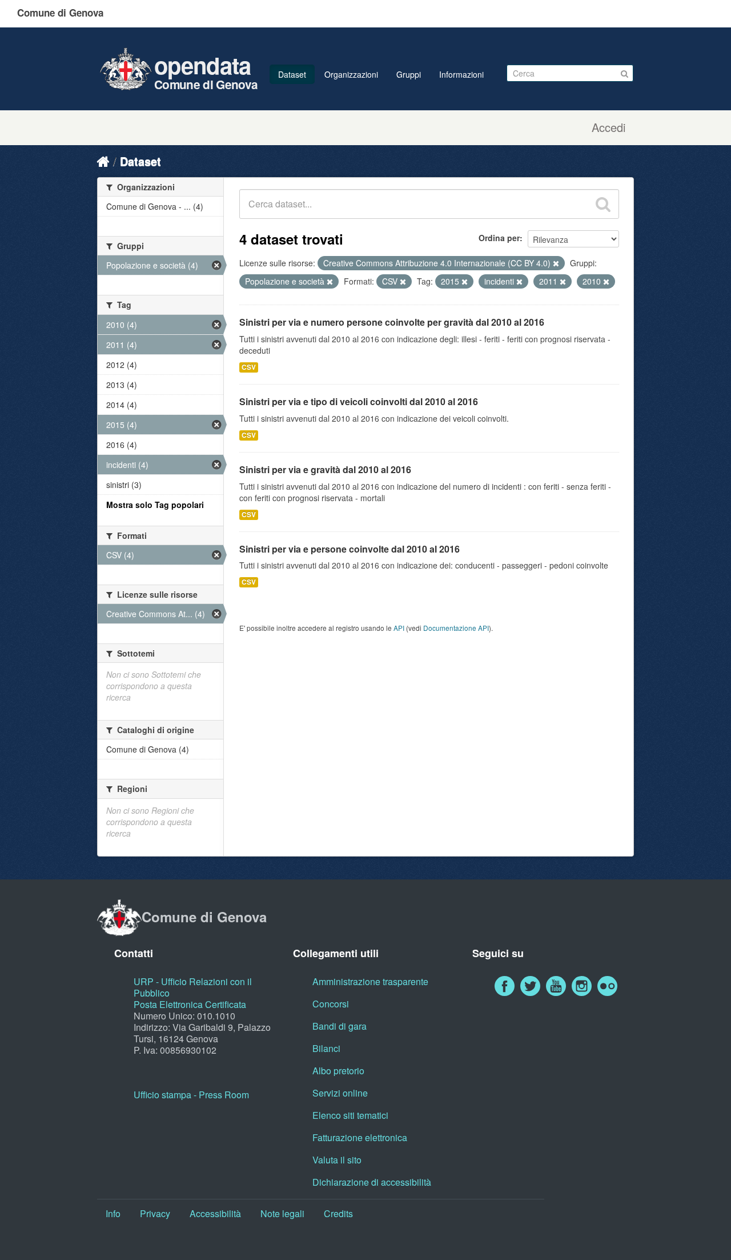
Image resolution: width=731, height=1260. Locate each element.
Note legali (282, 1213)
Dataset (292, 74)
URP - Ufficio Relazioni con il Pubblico (193, 987)
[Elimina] (556, 263)
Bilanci (326, 1048)
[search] (603, 204)
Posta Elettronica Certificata (190, 1004)
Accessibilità (215, 1213)
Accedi (608, 127)
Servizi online (340, 1092)
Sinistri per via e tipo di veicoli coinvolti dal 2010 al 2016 (358, 401)
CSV (249, 367)
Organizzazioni (351, 74)
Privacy (155, 1213)
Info (113, 1213)
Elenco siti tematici (350, 1115)
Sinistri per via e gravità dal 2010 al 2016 (325, 469)
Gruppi (408, 74)
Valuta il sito (337, 1159)
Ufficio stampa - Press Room (191, 1094)
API (398, 628)
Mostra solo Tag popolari (155, 504)
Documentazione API (456, 628)
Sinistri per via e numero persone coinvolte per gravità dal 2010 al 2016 (391, 322)
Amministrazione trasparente (370, 981)
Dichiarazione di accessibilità (371, 1182)
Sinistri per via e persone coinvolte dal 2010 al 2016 (349, 548)
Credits (338, 1213)
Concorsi (330, 1003)
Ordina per (499, 237)
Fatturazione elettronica (359, 1137)
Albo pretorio (338, 1070)
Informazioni (461, 74)
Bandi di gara (339, 1026)
